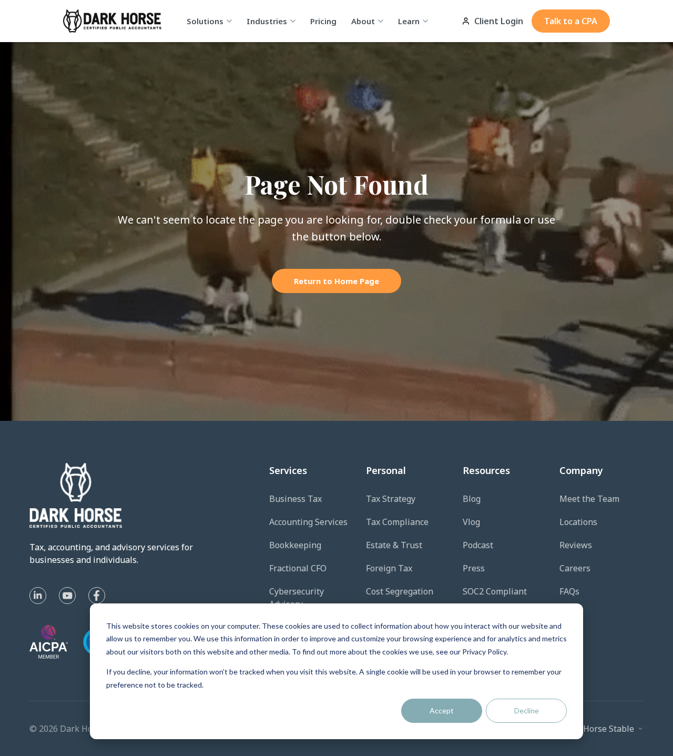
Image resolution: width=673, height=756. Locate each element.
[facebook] (96, 595)
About (363, 21)
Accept (442, 710)
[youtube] (67, 595)
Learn (409, 21)
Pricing (323, 21)
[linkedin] (37, 595)
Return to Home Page (336, 281)
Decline (526, 710)
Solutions (205, 21)
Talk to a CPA (570, 21)
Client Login (498, 21)
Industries (267, 21)
